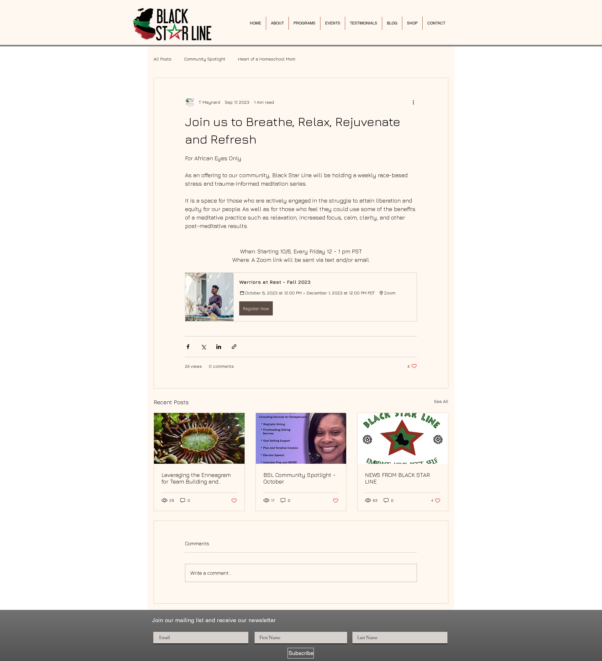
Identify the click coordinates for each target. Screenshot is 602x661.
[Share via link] (234, 347)
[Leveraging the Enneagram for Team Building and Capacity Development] (199, 438)
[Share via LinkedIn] (219, 347)
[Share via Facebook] (188, 347)
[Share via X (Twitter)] (203, 347)
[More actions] (413, 102)
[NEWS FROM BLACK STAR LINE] (402, 438)
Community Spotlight (204, 58)
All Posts (163, 58)
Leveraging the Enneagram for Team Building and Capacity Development (196, 478)
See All (441, 401)
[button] (301, 296)
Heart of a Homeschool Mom (266, 58)
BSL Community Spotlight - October (299, 478)
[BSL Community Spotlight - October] (301, 438)
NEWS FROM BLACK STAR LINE (397, 478)
